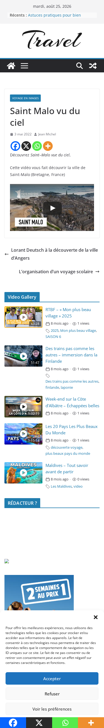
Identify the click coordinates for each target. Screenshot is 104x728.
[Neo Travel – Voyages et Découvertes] (11, 65)
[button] (95, 617)
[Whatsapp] (37, 146)
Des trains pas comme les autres (71, 381)
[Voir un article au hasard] (93, 65)
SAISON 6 (53, 336)
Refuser (52, 694)
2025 (55, 330)
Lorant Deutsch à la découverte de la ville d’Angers (54, 254)
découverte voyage (66, 447)
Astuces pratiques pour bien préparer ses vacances (54, 17)
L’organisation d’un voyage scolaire (56, 272)
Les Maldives (61, 486)
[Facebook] (15, 146)
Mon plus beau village (78, 330)
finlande (52, 387)
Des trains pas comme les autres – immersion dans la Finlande (71, 355)
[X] (26, 146)
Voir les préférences (52, 709)
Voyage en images (25, 98)
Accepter (52, 678)
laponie (67, 387)
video (78, 486)
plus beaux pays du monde (67, 453)
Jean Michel (47, 134)
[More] (48, 146)
